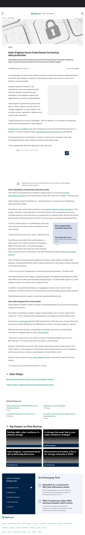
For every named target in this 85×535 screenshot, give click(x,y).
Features (44, 527)
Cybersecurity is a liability (18, 129)
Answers (18, 527)
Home (3, 17)
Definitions (25, 527)
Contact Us (35, 523)
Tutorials (34, 532)
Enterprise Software (13, 497)
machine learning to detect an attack (59, 209)
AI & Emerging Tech (12, 487)
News (10, 47)
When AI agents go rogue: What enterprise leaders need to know (57, 501)
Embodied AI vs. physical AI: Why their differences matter (56, 486)
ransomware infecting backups (48, 132)
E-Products (33, 527)
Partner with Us (52, 523)
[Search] (82, 13)
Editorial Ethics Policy (14, 523)
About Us (4, 523)
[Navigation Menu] (2, 13)
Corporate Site (68, 523)
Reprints (12, 527)
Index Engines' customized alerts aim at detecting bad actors (30, 385)
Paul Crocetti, (14, 68)
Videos (39, 532)
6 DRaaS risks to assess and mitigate (54, 406)
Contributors (5, 527)
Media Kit (60, 523)
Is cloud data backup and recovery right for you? (20, 414)
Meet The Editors (26, 523)
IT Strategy (9, 506)
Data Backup (10, 17)
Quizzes (24, 532)
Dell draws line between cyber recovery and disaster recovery (30, 379)
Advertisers (43, 523)
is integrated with (25, 321)
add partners (43, 332)
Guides (4, 532)
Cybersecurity (11, 492)
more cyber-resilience (36, 357)
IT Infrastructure (12, 502)
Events (39, 527)
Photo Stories (17, 532)
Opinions (9, 532)
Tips (29, 532)
